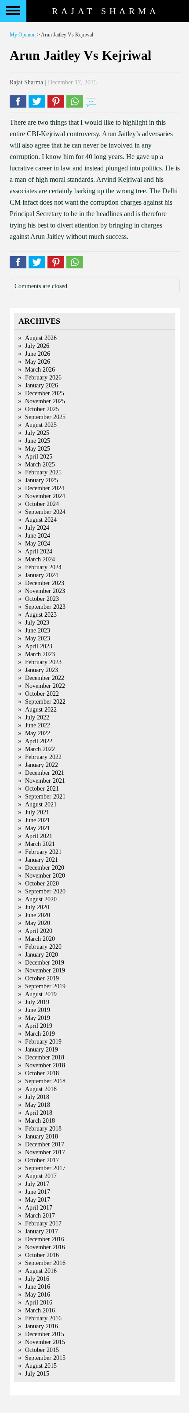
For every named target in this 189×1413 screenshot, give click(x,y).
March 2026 (40, 369)
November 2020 (45, 875)
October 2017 (42, 1160)
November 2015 (45, 1342)
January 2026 (41, 385)
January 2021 (41, 859)
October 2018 (42, 1073)
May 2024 (37, 543)
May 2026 (37, 361)
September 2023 (45, 607)
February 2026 (43, 377)
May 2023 (37, 638)
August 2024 (41, 520)
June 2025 (37, 440)
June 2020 (37, 915)
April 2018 (38, 1112)
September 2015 (45, 1358)
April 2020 (38, 931)
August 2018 (41, 1089)
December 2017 (44, 1144)
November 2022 (45, 686)
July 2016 (37, 1279)
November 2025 (45, 401)
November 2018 (45, 1065)
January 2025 (41, 480)
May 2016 (37, 1294)
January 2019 (41, 1049)
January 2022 (41, 765)
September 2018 (45, 1081)
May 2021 (37, 828)
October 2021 (42, 788)
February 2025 (43, 472)
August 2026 (41, 338)
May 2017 (37, 1199)
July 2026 (37, 346)
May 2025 (37, 448)
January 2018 (41, 1136)
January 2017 (41, 1231)
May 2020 (37, 923)
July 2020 (37, 907)
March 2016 (40, 1310)
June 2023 (37, 630)
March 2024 (40, 559)
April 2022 (38, 741)
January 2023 (41, 670)
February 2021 (43, 852)
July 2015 (37, 1373)
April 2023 (38, 646)
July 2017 (37, 1184)
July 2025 (37, 433)
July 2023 (37, 622)
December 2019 (44, 962)
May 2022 (37, 733)
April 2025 (38, 456)
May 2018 (37, 1105)
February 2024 (43, 567)
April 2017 (38, 1207)
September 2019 (45, 986)
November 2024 (45, 496)
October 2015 (42, 1350)
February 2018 (43, 1128)
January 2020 (41, 954)
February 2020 (43, 946)
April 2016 (38, 1302)
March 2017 (40, 1215)
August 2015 (41, 1365)
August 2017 (41, 1176)
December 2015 (44, 1334)
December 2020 (44, 867)
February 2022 (43, 757)
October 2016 (42, 1255)
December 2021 (44, 773)
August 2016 (41, 1271)
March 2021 (40, 844)
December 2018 (44, 1057)
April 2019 (38, 1026)
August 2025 (41, 425)
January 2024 (41, 575)
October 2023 (42, 599)
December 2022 (44, 678)
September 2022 (45, 701)
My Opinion (23, 35)
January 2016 (41, 1326)
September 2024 (45, 512)
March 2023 (40, 654)
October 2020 (42, 883)
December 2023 (44, 583)
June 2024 (37, 535)
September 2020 (45, 891)
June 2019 (37, 1010)
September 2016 (45, 1263)
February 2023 (43, 662)
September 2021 (45, 796)
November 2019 (45, 970)
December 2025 (44, 393)
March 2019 (40, 1033)
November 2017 (45, 1152)
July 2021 (37, 812)
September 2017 (45, 1168)
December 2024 (44, 488)
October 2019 (42, 978)
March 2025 (40, 464)
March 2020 (40, 939)
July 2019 (37, 1002)
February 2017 (43, 1223)
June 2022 (37, 725)
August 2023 (41, 614)
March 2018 (40, 1120)
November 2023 (45, 591)
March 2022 (40, 749)
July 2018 (37, 1097)
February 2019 (43, 1041)
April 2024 (38, 551)
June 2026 (37, 354)
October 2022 (42, 693)
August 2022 (41, 709)
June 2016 (37, 1286)
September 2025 (45, 417)
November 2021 (45, 780)
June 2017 (37, 1192)
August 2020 (41, 899)
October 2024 (42, 504)
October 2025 (42, 409)
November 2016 (45, 1247)
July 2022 (37, 717)
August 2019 (41, 994)
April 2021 (38, 836)
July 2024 (37, 527)
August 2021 (41, 804)
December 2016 (44, 1239)
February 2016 (43, 1318)
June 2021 (37, 820)
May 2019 (37, 1018)
